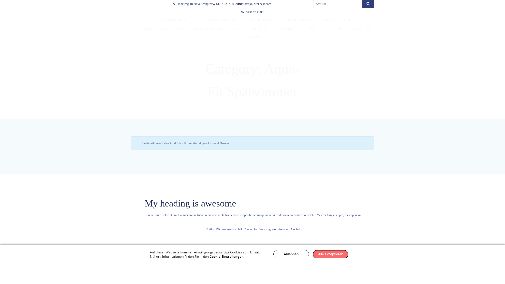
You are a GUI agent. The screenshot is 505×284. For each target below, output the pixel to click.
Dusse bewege (299, 20)
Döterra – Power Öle (296, 28)
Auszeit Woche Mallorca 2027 (217, 28)
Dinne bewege (263, 20)
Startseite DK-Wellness (179, 20)
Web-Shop (251, 37)
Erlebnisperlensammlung (349, 28)
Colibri (295, 229)
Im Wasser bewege (223, 20)
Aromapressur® (337, 20)
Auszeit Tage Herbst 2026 (161, 28)
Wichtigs (259, 28)
